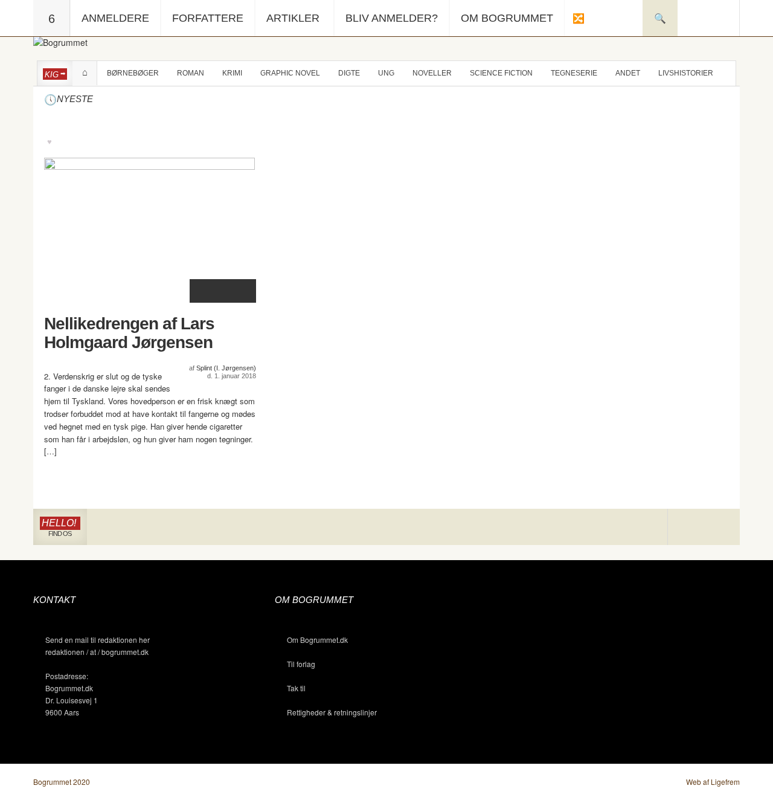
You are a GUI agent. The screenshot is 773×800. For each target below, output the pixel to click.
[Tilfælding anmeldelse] (578, 18)
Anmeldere (115, 18)
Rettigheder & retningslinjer (332, 712)
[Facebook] (704, 527)
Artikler (292, 18)
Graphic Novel (290, 73)
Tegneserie (574, 73)
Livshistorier (685, 73)
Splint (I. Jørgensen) (226, 368)
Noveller (432, 73)
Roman (190, 73)
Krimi (232, 73)
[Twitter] (721, 527)
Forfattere (207, 18)
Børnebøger (133, 73)
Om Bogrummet (507, 18)
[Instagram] (685, 527)
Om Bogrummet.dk (317, 639)
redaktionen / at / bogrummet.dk (97, 652)
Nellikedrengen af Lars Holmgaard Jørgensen (129, 333)
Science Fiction (501, 73)
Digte (349, 73)
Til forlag (301, 664)
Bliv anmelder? (391, 18)
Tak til (296, 688)
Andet (627, 73)
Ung (386, 73)
